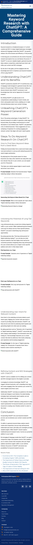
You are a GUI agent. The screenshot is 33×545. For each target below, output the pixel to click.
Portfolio (4, 516)
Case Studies (5, 514)
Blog (3, 518)
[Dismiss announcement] (31, 2)
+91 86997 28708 (8, 532)
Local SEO (4, 496)
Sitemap (21, 542)
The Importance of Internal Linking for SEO (16, 468)
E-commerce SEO (6, 502)
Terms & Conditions (13, 542)
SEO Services (5, 493)
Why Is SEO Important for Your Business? (15, 471)
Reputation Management (8, 505)
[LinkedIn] (22, 486)
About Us (4, 511)
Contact (4, 520)
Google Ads (4, 498)
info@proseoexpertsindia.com (11, 529)
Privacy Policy (5, 542)
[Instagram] (26, 486)
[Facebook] (30, 486)
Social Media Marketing (7, 500)
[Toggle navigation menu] (30, 6)
